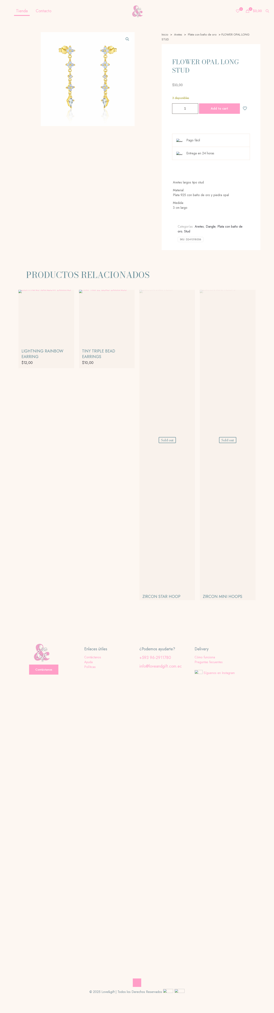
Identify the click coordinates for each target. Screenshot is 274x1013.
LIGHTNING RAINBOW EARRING (42, 354)
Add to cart (219, 108)
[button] (128, 39)
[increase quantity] (193, 108)
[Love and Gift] (137, 11)
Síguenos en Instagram (219, 673)
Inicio (165, 34)
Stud (187, 231)
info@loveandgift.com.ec (160, 666)
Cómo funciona (205, 657)
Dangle (210, 226)
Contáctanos (92, 657)
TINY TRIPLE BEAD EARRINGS (98, 354)
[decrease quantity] (176, 108)
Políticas (90, 667)
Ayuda (88, 662)
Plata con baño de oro (202, 34)
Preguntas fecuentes (209, 662)
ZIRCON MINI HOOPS (222, 597)
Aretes (178, 34)
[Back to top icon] (137, 982)
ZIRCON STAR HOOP (161, 597)
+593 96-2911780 (155, 658)
